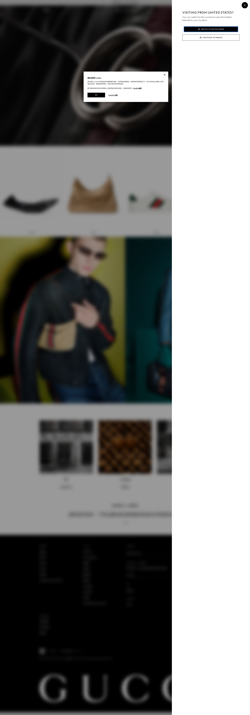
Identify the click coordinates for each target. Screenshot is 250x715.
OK (96, 95)
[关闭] (164, 75)
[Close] (245, 5)
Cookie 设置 (113, 95)
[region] (126, 87)
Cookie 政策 (137, 88)
